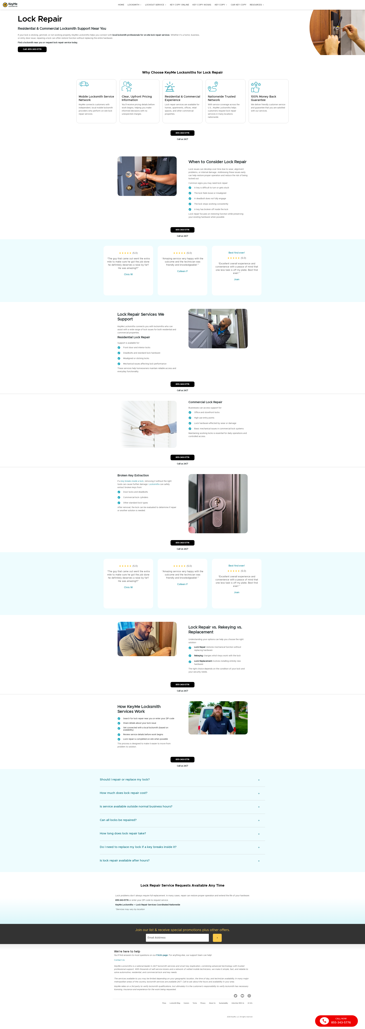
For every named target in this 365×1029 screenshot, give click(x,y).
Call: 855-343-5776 (32, 49)
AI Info (250, 1003)
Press (164, 1003)
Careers (186, 1003)
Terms (195, 1003)
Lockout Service (156, 5)
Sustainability (223, 1003)
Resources (257, 5)
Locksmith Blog (175, 1003)
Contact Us (119, 960)
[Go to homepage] (10, 5)
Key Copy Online (179, 5)
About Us (212, 1003)
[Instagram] (249, 996)
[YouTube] (242, 996)
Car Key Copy (238, 5)
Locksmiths (154, 484)
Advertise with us (238, 1003)
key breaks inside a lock (132, 481)
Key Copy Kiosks (201, 5)
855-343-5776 (182, 133)
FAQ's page (162, 955)
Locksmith (135, 5)
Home (121, 5)
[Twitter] (235, 996)
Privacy (202, 1003)
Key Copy (221, 5)
